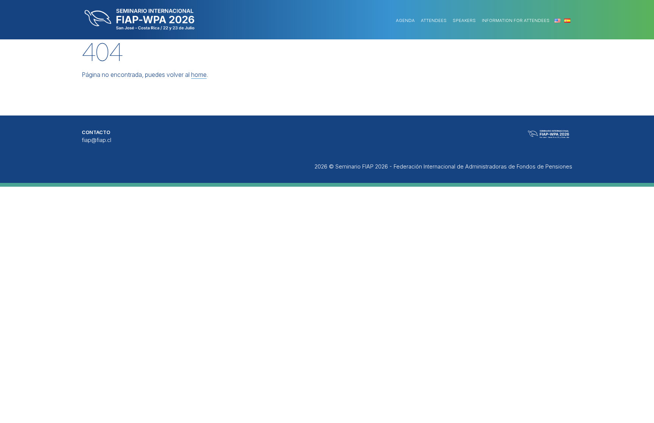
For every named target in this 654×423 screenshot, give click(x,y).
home (199, 74)
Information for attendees (516, 20)
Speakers (464, 20)
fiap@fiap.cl (96, 140)
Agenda (405, 20)
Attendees (434, 20)
